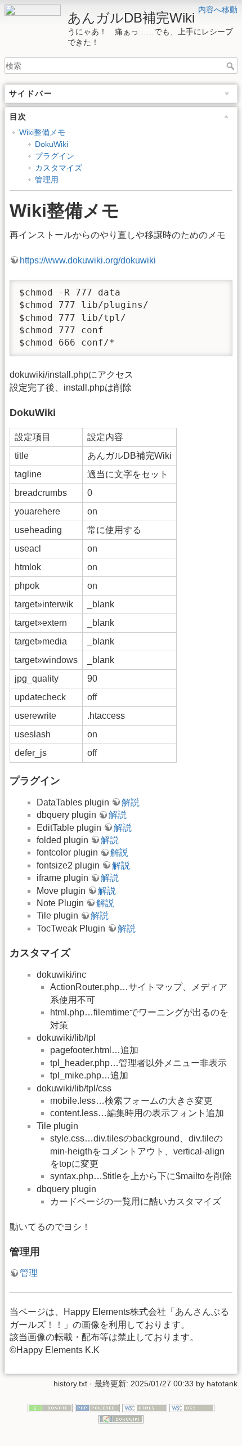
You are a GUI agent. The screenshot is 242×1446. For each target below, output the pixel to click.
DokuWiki (51, 144)
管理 (29, 1273)
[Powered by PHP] (97, 1407)
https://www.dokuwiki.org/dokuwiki (88, 260)
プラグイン (54, 155)
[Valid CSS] (191, 1407)
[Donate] (50, 1407)
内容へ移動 (217, 9)
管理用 (47, 179)
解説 (131, 802)
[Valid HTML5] (144, 1407)
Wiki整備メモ (42, 132)
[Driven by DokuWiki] (121, 1418)
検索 (231, 66)
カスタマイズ (58, 167)
